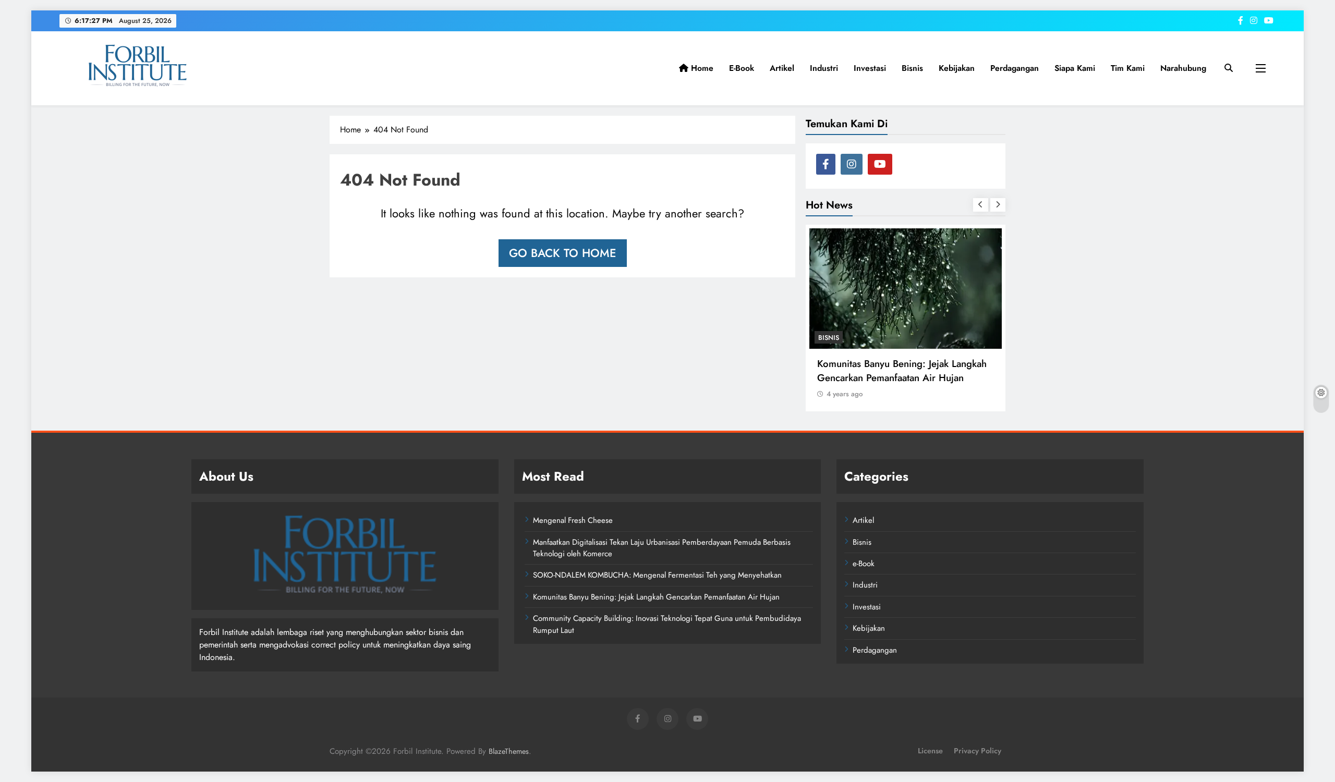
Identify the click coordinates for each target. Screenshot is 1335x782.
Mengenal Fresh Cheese (573, 520)
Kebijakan (957, 68)
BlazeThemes (509, 751)
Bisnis (912, 68)
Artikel (782, 68)
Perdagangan (1014, 68)
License (930, 751)
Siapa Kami (1074, 68)
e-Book (741, 68)
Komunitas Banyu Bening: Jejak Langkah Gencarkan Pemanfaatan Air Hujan (902, 371)
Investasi (870, 68)
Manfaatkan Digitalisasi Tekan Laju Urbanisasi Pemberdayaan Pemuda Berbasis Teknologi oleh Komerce (662, 547)
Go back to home (562, 253)
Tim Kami (1128, 68)
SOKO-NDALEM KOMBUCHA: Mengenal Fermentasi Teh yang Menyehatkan (657, 575)
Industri (824, 68)
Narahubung (1183, 68)
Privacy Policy (977, 751)
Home (700, 68)
